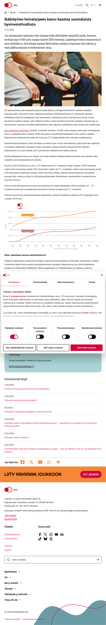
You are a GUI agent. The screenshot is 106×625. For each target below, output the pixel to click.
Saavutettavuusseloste (33, 619)
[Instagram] (51, 534)
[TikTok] (40, 539)
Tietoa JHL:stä (10, 599)
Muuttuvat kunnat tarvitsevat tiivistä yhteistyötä (26, 388)
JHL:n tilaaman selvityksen (16, 130)
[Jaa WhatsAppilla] (49, 462)
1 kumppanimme (17, 296)
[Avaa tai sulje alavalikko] (19, 571)
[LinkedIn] (62, 534)
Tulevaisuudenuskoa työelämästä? (20, 400)
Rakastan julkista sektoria (16, 437)
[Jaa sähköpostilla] (40, 462)
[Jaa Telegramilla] (58, 462)
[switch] (40, 337)
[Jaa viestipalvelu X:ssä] (31, 462)
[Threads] (51, 539)
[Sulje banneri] (102, 275)
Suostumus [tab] (14, 282)
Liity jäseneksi (10, 538)
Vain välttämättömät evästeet (19, 348)
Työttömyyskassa (12, 534)
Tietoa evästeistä (12, 619)
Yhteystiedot (10, 515)
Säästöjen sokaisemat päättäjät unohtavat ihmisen (28, 411)
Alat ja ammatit (11, 582)
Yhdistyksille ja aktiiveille (15, 594)
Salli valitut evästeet (53, 348)
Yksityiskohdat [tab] (40, 282)
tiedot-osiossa (89, 313)
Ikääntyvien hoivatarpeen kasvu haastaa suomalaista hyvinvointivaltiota (53, 12)
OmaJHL (79, 5)
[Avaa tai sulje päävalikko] (100, 5)
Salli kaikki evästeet (86, 348)
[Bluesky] (45, 539)
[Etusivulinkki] (11, 5)
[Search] (97, 559)
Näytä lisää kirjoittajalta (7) (21, 366)
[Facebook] (40, 534)
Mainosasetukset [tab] (66, 282)
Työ (5, 577)
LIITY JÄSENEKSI (91, 474)
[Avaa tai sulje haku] (87, 5)
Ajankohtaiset (10, 571)
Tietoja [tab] (92, 282)
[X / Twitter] (45, 534)
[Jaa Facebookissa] (22, 462)
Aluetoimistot (10, 518)
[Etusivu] (5, 12)
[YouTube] (56, 534)
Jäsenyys (8, 588)
